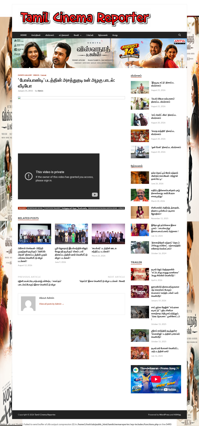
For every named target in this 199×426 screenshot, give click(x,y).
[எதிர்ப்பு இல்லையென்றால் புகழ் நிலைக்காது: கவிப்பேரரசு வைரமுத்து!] (140, 190)
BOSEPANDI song (35, 208)
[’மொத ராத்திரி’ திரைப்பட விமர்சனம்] (140, 131)
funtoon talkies (52, 208)
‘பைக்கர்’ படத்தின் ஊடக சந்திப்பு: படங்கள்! (104, 250)
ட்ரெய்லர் (89, 35)
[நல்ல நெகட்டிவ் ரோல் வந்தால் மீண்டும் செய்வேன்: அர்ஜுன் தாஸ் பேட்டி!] (140, 173)
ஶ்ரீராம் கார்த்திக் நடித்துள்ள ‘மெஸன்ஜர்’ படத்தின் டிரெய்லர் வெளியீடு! (165, 333)
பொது (115, 35)
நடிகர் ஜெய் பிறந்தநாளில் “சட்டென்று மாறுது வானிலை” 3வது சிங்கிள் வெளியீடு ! (165, 272)
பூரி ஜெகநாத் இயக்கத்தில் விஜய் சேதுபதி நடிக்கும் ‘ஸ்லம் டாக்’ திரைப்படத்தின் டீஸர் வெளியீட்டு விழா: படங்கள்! (71, 253)
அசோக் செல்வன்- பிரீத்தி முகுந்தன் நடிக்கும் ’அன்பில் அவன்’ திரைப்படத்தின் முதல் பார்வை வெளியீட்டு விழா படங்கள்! (32, 255)
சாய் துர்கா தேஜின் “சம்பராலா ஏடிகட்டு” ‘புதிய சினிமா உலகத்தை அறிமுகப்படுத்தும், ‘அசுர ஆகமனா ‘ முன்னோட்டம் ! (165, 313)
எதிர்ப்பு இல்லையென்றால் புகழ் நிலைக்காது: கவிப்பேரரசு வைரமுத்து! (165, 193)
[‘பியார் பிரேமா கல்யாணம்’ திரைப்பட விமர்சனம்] (140, 98)
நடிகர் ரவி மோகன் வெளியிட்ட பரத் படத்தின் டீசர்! (165, 350)
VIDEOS (36, 75)
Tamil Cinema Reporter (45, 414)
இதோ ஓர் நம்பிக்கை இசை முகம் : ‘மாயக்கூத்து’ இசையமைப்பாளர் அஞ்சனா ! (165, 228)
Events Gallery (25, 75)
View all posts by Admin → (51, 303)
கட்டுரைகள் (64, 35)
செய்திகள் (35, 35)
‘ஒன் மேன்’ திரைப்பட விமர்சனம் (166, 147)
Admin (40, 91)
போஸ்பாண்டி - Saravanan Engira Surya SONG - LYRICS (101, 208)
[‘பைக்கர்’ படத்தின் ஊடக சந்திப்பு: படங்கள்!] (108, 234)
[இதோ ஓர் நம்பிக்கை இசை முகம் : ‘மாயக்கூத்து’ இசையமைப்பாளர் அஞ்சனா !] (140, 225)
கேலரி (76, 35)
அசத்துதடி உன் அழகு (69, 208)
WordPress (164, 414)
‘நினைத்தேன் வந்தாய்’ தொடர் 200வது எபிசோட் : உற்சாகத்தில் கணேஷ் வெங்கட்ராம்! (166, 245)
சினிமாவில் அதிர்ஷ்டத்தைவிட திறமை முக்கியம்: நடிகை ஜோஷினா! (165, 210)
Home (23, 35)
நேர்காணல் (103, 35)
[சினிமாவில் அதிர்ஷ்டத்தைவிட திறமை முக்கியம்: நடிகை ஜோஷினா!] (140, 207)
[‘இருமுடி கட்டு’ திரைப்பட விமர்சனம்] (140, 82)
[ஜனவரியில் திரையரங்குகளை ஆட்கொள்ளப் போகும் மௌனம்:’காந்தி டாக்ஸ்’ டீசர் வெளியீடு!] (140, 287)
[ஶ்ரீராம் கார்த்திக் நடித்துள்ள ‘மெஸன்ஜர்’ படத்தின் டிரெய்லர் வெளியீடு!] (140, 331)
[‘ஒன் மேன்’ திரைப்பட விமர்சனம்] (140, 147)
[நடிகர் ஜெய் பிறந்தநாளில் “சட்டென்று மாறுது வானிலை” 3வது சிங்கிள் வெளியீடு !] (140, 269)
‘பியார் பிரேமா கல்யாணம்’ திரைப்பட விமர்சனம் (163, 100)
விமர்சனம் (49, 35)
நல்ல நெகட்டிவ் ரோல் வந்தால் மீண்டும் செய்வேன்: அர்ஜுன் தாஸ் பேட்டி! (164, 175)
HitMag (177, 414)
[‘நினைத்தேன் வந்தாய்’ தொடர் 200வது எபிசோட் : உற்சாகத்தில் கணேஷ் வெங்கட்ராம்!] (140, 242)
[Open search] (179, 35)
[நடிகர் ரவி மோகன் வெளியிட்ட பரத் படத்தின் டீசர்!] (140, 348)
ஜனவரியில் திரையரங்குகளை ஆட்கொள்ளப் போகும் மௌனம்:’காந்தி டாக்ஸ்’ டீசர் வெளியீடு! (165, 291)
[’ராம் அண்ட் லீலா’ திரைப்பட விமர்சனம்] (140, 115)
